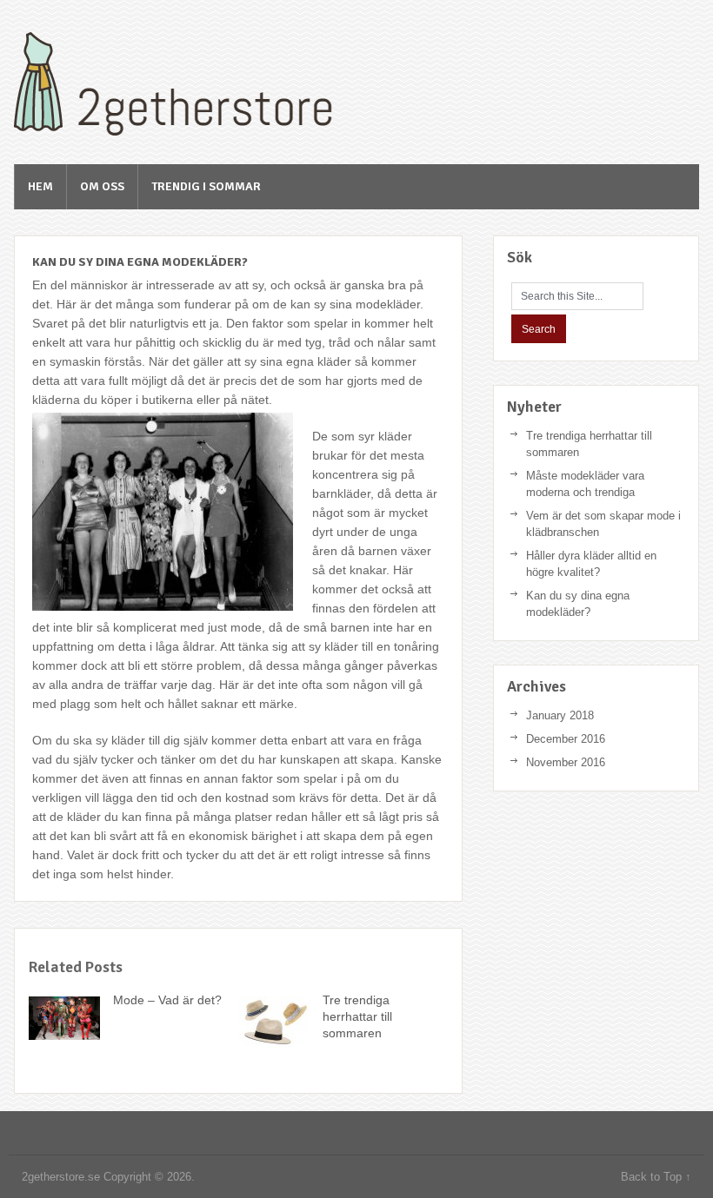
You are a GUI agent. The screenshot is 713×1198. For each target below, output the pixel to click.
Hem (40, 186)
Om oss (102, 186)
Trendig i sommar (206, 186)
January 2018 (560, 715)
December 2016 (565, 738)
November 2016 (565, 762)
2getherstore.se (188, 84)
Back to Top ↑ (656, 1176)
